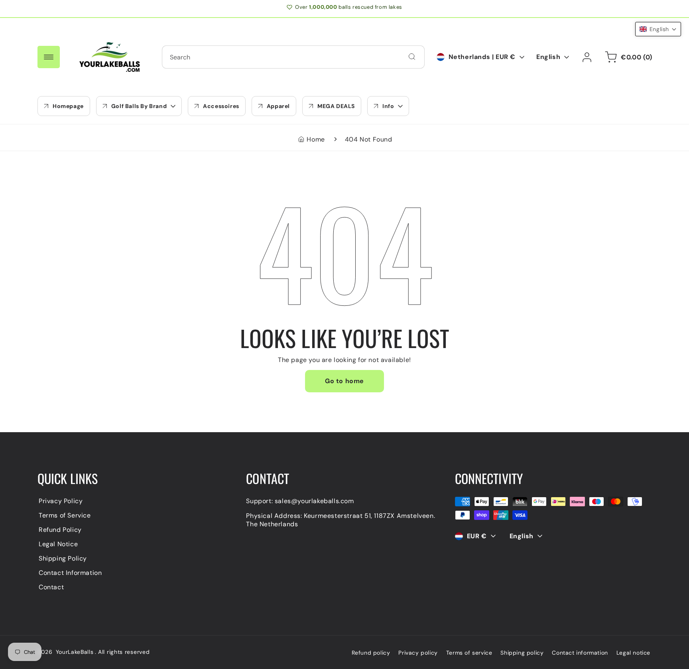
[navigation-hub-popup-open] (48, 57)
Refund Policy (60, 529)
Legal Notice (58, 544)
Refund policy (371, 652)
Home (316, 139)
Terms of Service (65, 515)
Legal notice (633, 652)
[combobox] (293, 57)
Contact (51, 587)
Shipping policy (521, 652)
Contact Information (70, 573)
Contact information (580, 652)
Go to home (344, 381)
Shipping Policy (63, 558)
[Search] (412, 56)
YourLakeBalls (75, 651)
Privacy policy (417, 652)
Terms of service (469, 652)
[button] (139, 106)
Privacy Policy (61, 501)
